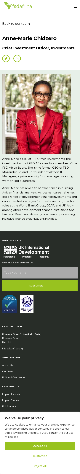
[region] (40, 443)
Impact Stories (10, 400)
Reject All (40, 466)
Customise (40, 456)
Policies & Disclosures (13, 377)
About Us (7, 365)
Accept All (40, 446)
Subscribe (36, 285)
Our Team (8, 371)
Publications (9, 406)
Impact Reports (11, 394)
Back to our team (16, 23)
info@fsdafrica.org (12, 348)
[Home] (17, 6)
